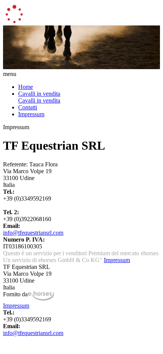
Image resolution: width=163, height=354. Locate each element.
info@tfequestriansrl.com (33, 232)
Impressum (31, 114)
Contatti (27, 107)
